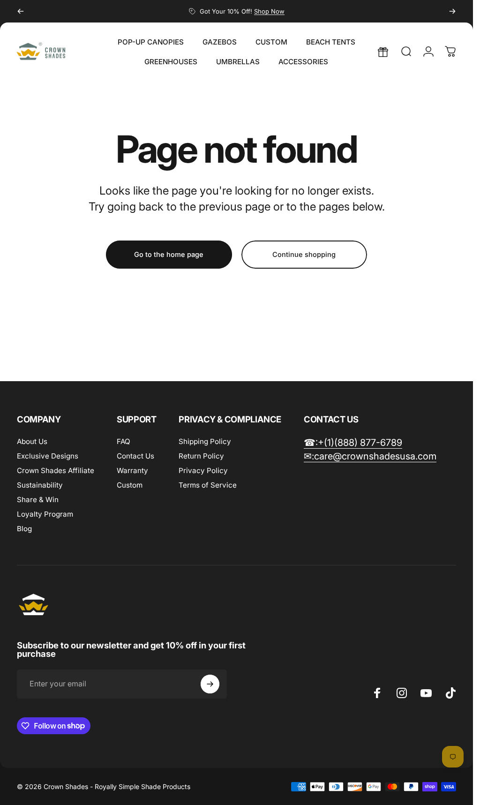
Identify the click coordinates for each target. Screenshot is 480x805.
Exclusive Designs (47, 455)
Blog (24, 528)
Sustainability (40, 485)
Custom (129, 485)
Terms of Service (208, 485)
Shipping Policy (205, 441)
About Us (32, 441)
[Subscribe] (210, 684)
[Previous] (20, 11)
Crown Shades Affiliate (55, 470)
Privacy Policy (203, 470)
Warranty (132, 470)
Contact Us (135, 455)
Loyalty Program (45, 514)
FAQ (123, 441)
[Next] (452, 11)
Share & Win (38, 499)
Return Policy (201, 455)
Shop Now (269, 11)
